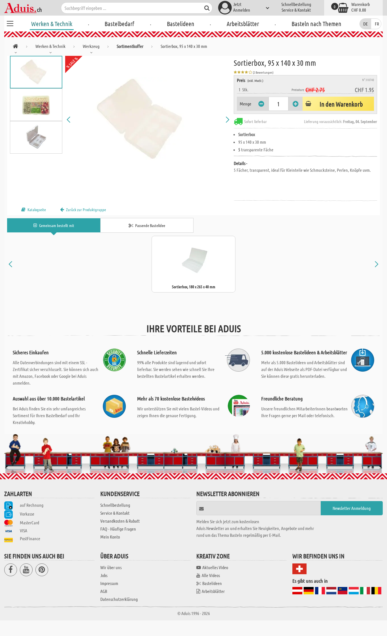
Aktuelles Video (215, 567)
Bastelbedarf (119, 23)
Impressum (109, 583)
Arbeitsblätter (243, 23)
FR (377, 23)
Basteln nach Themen (316, 23)
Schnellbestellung (296, 4)
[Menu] (10, 22)
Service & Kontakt (296, 9)
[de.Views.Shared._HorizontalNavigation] (15, 47)
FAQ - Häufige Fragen (118, 528)
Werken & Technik (51, 23)
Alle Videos (211, 575)
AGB (103, 591)
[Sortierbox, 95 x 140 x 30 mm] (148, 119)
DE (365, 23)
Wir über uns (111, 567)
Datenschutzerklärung (119, 599)
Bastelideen (180, 23)
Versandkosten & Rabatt (120, 520)
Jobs (103, 575)
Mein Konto (110, 536)
